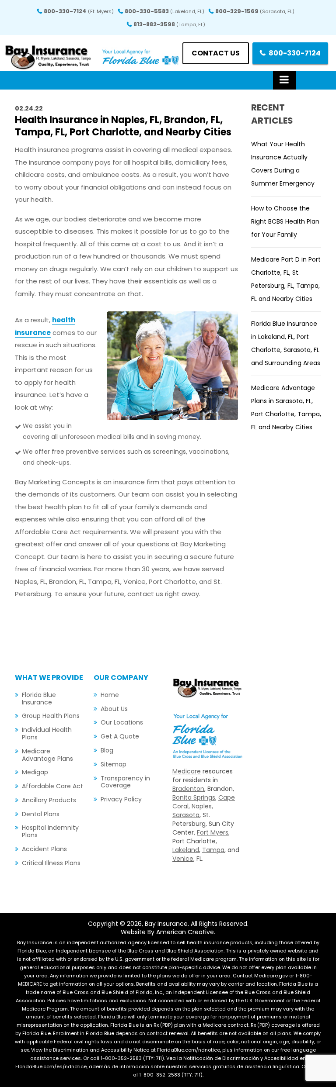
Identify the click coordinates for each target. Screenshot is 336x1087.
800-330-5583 (164, 11)
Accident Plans (44, 849)
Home (110, 694)
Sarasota (186, 815)
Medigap (35, 772)
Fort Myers (212, 832)
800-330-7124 (79, 11)
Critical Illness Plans (51, 863)
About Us (114, 708)
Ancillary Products (49, 800)
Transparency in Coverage (125, 782)
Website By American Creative (167, 932)
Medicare (186, 771)
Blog (107, 750)
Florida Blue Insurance (39, 698)
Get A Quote (120, 736)
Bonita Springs (193, 797)
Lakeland (185, 849)
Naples (202, 806)
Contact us (216, 53)
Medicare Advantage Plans (47, 755)
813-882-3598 (169, 24)
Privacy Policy (121, 799)
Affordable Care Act (52, 786)
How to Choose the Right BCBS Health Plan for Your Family (285, 221)
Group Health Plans (51, 715)
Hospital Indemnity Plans (50, 831)
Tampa (213, 849)
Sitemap (113, 764)
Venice (182, 858)
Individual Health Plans (47, 733)
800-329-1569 (254, 11)
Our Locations (122, 722)
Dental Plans (41, 814)
